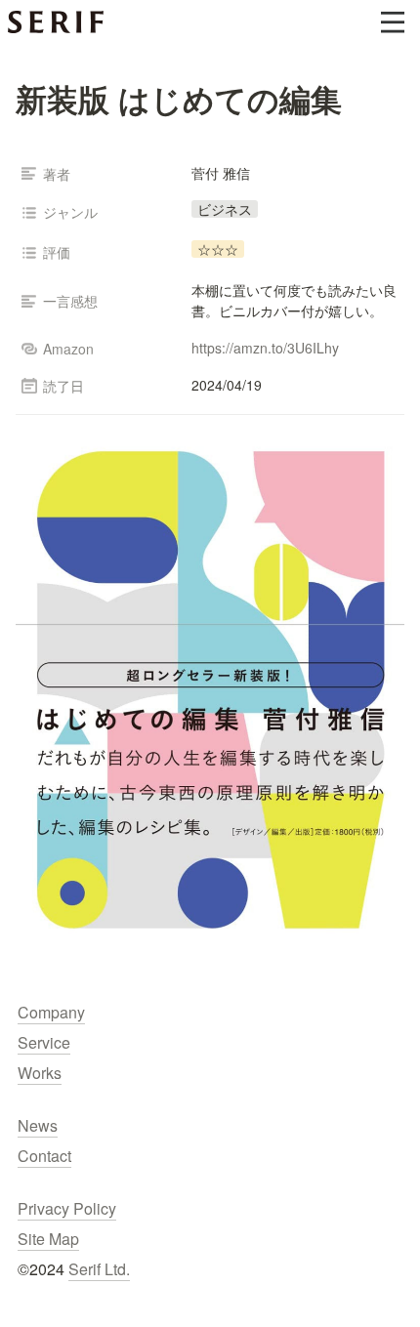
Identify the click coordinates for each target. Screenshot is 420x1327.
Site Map (48, 1238)
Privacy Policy (67, 1208)
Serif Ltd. (99, 1269)
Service (44, 1042)
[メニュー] (392, 22)
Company (51, 1012)
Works (40, 1072)
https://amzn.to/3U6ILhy (265, 347)
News (38, 1125)
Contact (44, 1155)
